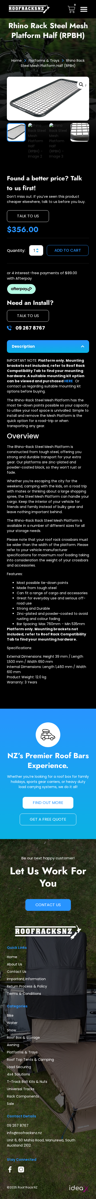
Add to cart (67, 250)
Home (16, 60)
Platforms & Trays (44, 60)
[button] (84, 9)
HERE (69, 381)
